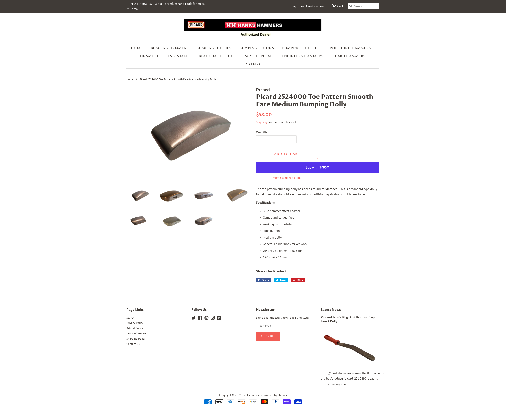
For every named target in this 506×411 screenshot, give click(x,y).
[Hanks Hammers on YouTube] (219, 318)
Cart (340, 6)
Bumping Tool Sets (302, 48)
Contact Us (133, 343)
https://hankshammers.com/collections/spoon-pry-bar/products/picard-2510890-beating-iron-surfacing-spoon (353, 378)
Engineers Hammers (302, 56)
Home (137, 48)
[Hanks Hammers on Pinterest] (206, 318)
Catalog (254, 64)
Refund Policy (134, 328)
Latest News (331, 310)
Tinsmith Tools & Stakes (165, 56)
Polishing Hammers (350, 48)
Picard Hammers (348, 56)
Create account (316, 6)
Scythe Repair (259, 56)
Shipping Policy (135, 338)
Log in (295, 6)
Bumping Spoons (257, 48)
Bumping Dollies (214, 48)
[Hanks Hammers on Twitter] (193, 318)
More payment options (287, 178)
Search (130, 317)
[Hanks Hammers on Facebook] (200, 318)
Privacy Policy (134, 323)
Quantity (261, 132)
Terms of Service (136, 333)
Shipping (261, 122)
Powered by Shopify (275, 395)
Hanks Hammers (252, 395)
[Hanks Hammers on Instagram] (213, 318)
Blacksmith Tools (218, 56)
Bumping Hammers (170, 48)
